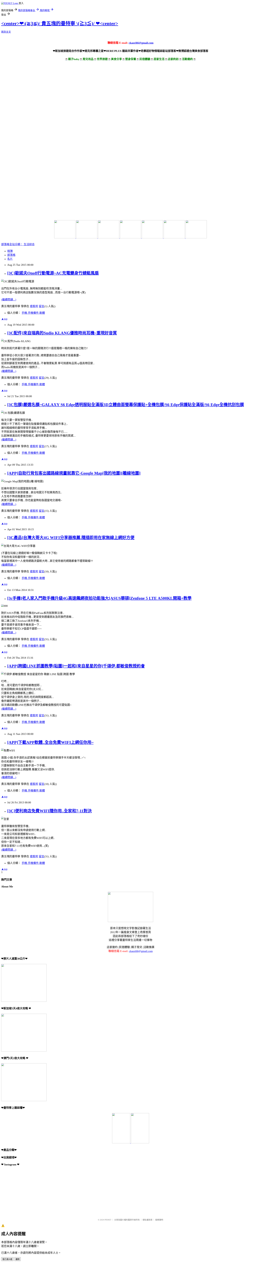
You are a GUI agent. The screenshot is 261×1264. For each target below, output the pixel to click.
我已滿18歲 (7, 1259)
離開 (17, 1259)
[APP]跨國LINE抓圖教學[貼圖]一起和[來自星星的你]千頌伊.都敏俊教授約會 (76, 666)
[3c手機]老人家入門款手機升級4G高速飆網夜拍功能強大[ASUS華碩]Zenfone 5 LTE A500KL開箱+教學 (99, 598)
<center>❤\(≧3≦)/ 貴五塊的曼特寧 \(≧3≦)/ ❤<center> (59, 23)
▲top (4, 318)
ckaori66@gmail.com (141, 42)
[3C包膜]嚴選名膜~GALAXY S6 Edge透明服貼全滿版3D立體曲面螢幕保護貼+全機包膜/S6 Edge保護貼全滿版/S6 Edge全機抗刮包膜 (125, 404)
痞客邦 (34, 306)
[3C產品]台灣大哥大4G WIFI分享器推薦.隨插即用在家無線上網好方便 (70, 537)
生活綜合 (29, 244)
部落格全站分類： (12, 244)
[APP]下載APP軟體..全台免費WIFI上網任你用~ (50, 742)
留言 (41, 306)
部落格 (11, 254)
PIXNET (108, 1220)
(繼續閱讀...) (8, 299)
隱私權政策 (147, 1220)
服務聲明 (159, 1220)
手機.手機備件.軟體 (33, 312)
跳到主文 (6, 32)
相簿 (10, 251)
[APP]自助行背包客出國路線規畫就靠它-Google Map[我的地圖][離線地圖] (73, 473)
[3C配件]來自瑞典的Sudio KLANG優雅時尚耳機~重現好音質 (62, 333)
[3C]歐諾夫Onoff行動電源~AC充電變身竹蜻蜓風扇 (53, 273)
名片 (10, 258)
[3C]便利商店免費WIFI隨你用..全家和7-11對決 (49, 811)
